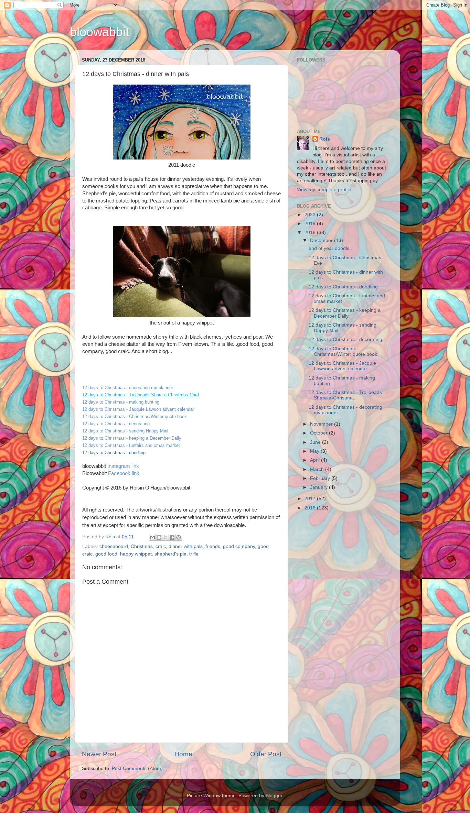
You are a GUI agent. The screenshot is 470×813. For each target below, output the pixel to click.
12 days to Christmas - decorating (345, 339)
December (322, 240)
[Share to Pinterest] (178, 537)
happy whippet (136, 554)
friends (212, 546)
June (316, 442)
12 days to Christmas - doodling (343, 286)
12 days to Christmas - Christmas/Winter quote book (343, 351)
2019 (311, 223)
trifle (194, 554)
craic (161, 546)
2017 (311, 498)
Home (183, 754)
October (319, 433)
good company (239, 546)
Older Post (265, 754)
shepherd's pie (170, 554)
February (320, 478)
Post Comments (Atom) (137, 768)
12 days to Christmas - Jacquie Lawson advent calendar (342, 366)
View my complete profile (324, 189)
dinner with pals (186, 546)
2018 (311, 232)
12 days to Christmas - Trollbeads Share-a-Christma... (345, 395)
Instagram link (123, 466)
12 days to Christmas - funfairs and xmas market (131, 445)
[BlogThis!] (159, 537)
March (317, 469)
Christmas (142, 546)
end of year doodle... (331, 248)
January (319, 487)
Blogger (274, 795)
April (315, 460)
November (322, 424)
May (315, 451)
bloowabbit (99, 32)
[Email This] (152, 537)
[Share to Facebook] (172, 537)
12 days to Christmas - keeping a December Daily (345, 313)
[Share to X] (165, 537)
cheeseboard (113, 546)
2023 (311, 214)
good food (106, 554)
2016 (311, 507)
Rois (324, 139)
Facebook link (123, 473)
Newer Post (99, 754)
